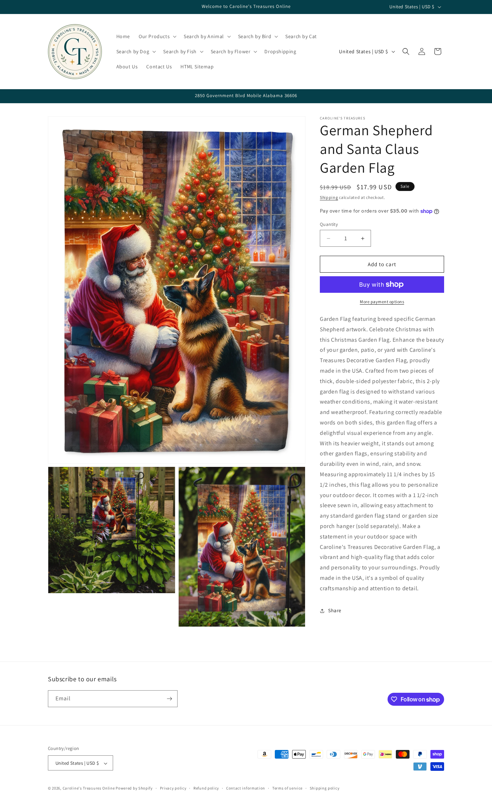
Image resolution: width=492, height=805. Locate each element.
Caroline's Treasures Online (89, 788)
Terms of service (287, 788)
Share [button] (334, 610)
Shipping (329, 197)
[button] (156, 36)
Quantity (329, 224)
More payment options (382, 301)
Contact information (245, 788)
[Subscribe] (169, 698)
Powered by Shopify (134, 788)
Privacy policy (173, 788)
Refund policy (206, 788)
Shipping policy (325, 788)
